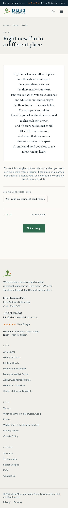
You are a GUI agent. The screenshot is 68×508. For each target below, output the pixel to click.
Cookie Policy (10, 436)
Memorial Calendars (14, 385)
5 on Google (23, 324)
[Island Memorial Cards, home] (14, 11)
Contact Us (9, 475)
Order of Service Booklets (17, 391)
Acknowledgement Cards (17, 379)
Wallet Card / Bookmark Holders (21, 424)
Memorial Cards (12, 357)
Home (6, 25)
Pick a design (34, 228)
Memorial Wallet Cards (15, 374)
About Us (8, 453)
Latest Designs (11, 464)
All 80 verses (38, 214)
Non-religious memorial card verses (25, 198)
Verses (15, 25)
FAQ (5, 470)
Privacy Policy (11, 430)
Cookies (18, 502)
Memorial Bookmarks (14, 368)
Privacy (6, 502)
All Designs (9, 351)
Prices (6, 419)
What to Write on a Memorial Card (22, 413)
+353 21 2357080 (12, 313)
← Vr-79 (7, 214)
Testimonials (10, 459)
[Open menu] (61, 11)
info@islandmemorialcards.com (20, 317)
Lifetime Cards (11, 363)
